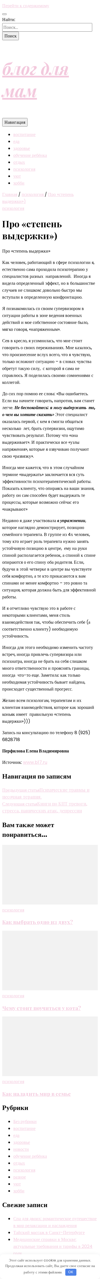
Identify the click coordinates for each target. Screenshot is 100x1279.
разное (19, 1177)
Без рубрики (25, 1121)
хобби (18, 183)
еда (16, 141)
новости (21, 1149)
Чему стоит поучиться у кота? (41, 1007)
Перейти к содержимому (25, 5)
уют (17, 176)
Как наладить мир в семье (36, 1093)
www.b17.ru (35, 762)
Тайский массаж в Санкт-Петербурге (49, 1232)
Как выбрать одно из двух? (37, 921)
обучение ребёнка (30, 155)
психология (24, 169)
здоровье (21, 148)
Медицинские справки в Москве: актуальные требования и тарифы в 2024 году (52, 1246)
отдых (19, 162)
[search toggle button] (4, 14)
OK (70, 1272)
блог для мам (35, 79)
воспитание (24, 134)
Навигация (14, 122)
